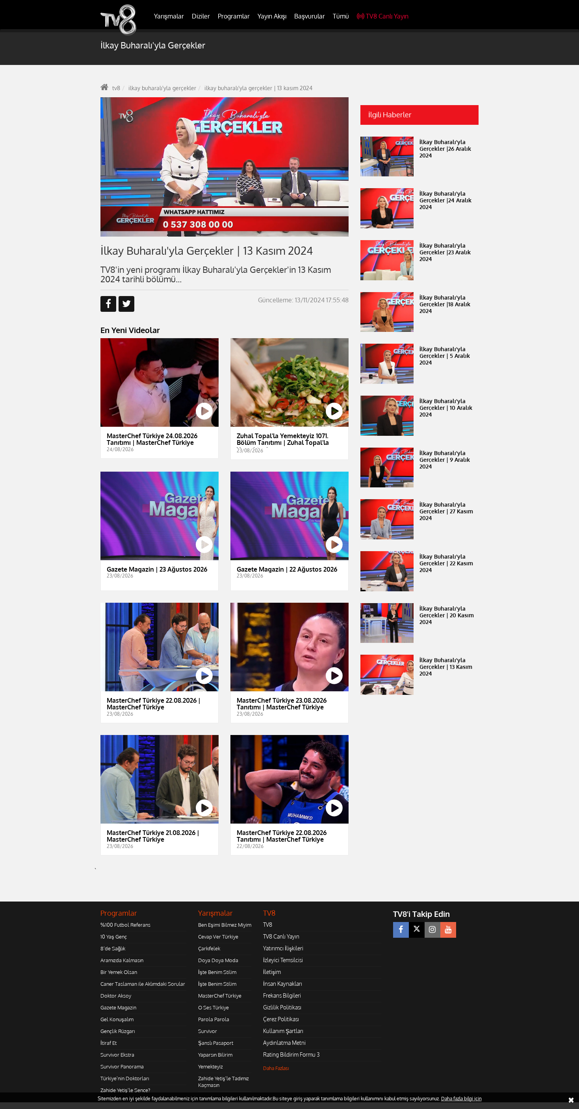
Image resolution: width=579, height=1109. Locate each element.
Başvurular (309, 16)
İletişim (272, 971)
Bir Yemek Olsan (118, 972)
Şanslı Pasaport (215, 1043)
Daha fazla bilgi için (461, 1099)
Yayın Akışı (272, 16)
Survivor (207, 1031)
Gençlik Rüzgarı (117, 1031)
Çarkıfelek (209, 948)
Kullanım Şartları (283, 1031)
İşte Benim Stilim (217, 972)
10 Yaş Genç (113, 936)
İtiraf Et (108, 1043)
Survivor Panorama (122, 1066)
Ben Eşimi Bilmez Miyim (224, 925)
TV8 (267, 924)
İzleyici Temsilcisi (283, 960)
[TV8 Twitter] (417, 930)
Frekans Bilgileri (282, 995)
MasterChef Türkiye (219, 995)
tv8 (116, 88)
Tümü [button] (341, 16)
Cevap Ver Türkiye (218, 936)
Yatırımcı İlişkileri (283, 948)
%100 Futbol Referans (125, 925)
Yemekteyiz (210, 1066)
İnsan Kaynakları (282, 983)
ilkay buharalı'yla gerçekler (162, 88)
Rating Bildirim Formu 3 (291, 1054)
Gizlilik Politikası (282, 1007)
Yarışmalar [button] (169, 16)
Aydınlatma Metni (284, 1042)
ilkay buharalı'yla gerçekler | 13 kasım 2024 (258, 88)
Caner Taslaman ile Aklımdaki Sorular (142, 984)
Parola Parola (213, 1019)
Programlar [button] (234, 16)
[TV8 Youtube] (448, 930)
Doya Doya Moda (218, 960)
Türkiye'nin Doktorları (124, 1078)
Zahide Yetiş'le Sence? (125, 1090)
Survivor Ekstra (117, 1055)
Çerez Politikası (281, 1019)
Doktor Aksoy (115, 995)
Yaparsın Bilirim (215, 1055)
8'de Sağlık (112, 948)
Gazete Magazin (118, 1007)
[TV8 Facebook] (401, 930)
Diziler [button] (201, 16)
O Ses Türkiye (213, 1007)
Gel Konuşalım (117, 1019)
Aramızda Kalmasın (121, 960)
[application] (224, 167)
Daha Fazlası (276, 1068)
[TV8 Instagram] (432, 930)
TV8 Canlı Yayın (387, 16)
